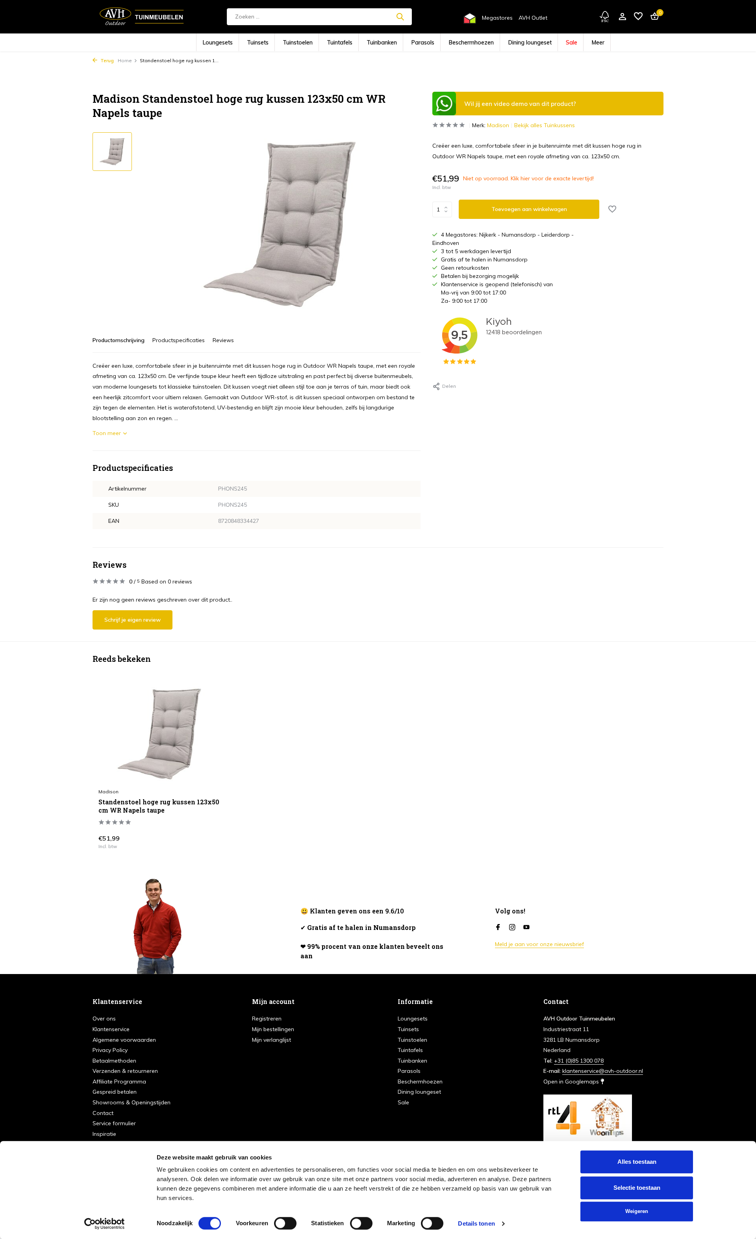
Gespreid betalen (115, 1091)
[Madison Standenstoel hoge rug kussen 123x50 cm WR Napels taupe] (160, 733)
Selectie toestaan (636, 1187)
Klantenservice (111, 1029)
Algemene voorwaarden (124, 1039)
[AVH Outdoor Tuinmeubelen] (142, 16)
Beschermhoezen (455, 43)
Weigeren (636, 1211)
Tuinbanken (386, 43)
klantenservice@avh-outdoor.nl (602, 1070)
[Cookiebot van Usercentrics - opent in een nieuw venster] (104, 1224)
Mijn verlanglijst (271, 1039)
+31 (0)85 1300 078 (579, 1060)
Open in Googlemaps (571, 1081)
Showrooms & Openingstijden (131, 1102)
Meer (553, 43)
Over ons (104, 1018)
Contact (103, 1113)
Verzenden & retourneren (125, 1070)
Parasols (418, 43)
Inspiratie (104, 1133)
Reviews (223, 340)
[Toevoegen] (206, 840)
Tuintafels (353, 43)
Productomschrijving (119, 340)
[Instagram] (512, 927)
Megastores (497, 17)
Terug (106, 60)
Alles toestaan (636, 1161)
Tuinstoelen (321, 43)
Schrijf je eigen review (132, 619)
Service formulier (114, 1123)
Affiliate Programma (119, 1081)
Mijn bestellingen (273, 1029)
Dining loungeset (498, 43)
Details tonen (476, 1223)
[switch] (285, 1223)
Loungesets (259, 43)
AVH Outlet (533, 17)
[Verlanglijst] (638, 17)
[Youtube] (526, 927)
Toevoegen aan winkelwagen (529, 209)
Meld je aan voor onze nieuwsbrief (539, 944)
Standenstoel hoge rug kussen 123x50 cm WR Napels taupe (158, 806)
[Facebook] (498, 927)
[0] (653, 17)
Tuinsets (290, 43)
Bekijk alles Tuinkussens (544, 125)
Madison (498, 125)
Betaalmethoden (114, 1060)
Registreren (267, 1018)
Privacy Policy (110, 1050)
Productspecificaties (178, 340)
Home (125, 60)
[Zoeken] (400, 16)
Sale (531, 43)
